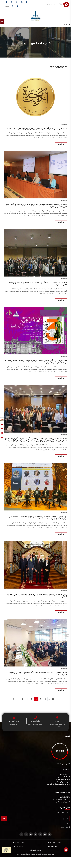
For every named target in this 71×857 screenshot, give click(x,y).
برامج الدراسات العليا (62, 802)
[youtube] (17, 2)
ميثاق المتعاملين (53, 846)
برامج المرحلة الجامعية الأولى (60, 799)
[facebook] (27, 2)
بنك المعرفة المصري (62, 779)
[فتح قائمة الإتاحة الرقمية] (66, 4)
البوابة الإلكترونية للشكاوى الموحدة (58, 784)
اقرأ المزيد (61, 144)
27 (57, 699)
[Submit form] (4, 818)
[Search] (2, 21)
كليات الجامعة (64, 797)
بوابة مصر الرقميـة (63, 782)
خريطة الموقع (64, 774)
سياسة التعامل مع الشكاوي (52, 842)
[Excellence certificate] (6, 850)
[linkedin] (6, 2)
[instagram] (12, 2)
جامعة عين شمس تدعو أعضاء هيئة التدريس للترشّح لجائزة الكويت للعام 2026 (37, 129)
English (7, 6)
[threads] (12, 6)
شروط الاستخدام (35, 850)
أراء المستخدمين (65, 827)
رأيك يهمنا (67, 823)
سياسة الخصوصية (18, 842)
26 (53, 699)
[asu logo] (35, 15)
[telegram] (17, 6)
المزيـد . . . (65, 786)
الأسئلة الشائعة (18, 846)
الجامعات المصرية (63, 777)
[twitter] (22, 2)
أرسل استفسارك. (14, 724)
